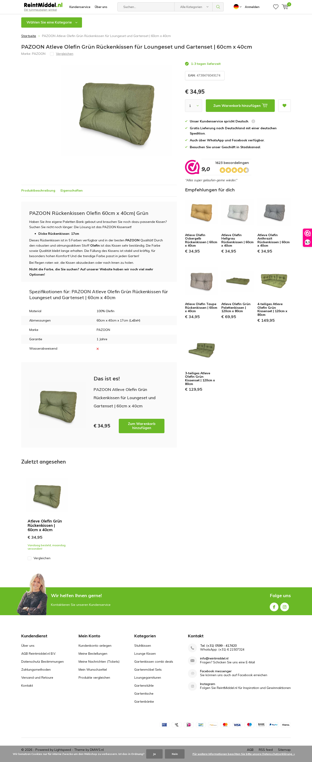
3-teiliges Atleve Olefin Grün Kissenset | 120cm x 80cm (200, 378)
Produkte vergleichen (94, 677)
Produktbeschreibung (38, 190)
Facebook (274, 607)
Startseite (28, 36)
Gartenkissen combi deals (153, 661)
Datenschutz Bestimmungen (42, 661)
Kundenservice (79, 7)
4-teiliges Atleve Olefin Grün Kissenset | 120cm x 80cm (272, 309)
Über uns (101, 7)
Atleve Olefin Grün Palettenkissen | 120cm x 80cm (236, 307)
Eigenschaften (72, 190)
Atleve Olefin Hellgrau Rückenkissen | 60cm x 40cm (237, 240)
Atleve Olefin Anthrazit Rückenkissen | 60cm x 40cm (273, 240)
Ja (154, 754)
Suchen (218, 6)
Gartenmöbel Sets (148, 669)
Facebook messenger (216, 671)
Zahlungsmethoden (36, 669)
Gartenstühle (144, 685)
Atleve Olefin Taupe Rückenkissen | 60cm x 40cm (201, 307)
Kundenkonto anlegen (95, 645)
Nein (175, 754)
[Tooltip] (253, 121)
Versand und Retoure (37, 677)
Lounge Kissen (145, 653)
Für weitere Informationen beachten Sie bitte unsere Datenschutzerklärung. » (244, 754)
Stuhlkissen (142, 645)
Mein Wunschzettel (93, 669)
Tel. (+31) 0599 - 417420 (218, 646)
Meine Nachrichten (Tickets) (99, 661)
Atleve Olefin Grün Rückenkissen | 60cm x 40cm (45, 525)
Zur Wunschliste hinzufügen (284, 105)
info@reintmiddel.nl (214, 658)
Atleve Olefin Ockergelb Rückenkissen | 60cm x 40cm (201, 240)
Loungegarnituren (147, 677)
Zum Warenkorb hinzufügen (141, 426)
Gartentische (143, 693)
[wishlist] (275, 7)
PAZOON (38, 54)
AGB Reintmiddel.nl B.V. (38, 653)
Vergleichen (42, 558)
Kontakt (27, 685)
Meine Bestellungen (93, 653)
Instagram (284, 607)
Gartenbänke (144, 701)
